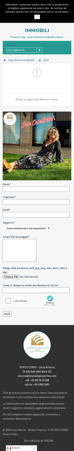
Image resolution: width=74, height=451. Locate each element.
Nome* (7, 184)
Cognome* (9, 197)
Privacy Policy (10, 434)
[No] (69, 11)
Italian (15, 447)
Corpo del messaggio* (16, 236)
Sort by (11, 45)
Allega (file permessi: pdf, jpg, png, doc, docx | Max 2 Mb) (35, 276)
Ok (37, 16)
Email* (6, 209)
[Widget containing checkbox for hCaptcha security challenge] (30, 301)
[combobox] (24, 50)
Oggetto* (24, 225)
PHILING (48, 440)
